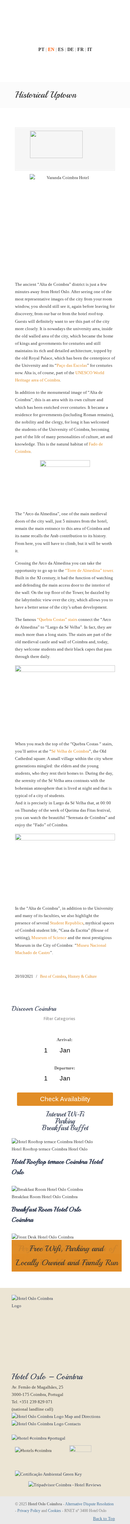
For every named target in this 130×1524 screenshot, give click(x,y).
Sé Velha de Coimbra (70, 751)
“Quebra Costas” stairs (57, 619)
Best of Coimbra (53, 976)
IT (89, 49)
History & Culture (82, 976)
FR (81, 49)
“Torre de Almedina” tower (89, 570)
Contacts (72, 1423)
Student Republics (66, 922)
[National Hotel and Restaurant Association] (72, 1450)
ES (61, 49)
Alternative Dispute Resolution (89, 1504)
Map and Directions (82, 1416)
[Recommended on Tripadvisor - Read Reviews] (56, 1484)
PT (42, 49)
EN (52, 49)
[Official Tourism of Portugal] (38, 1438)
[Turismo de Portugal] (47, 1474)
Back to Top (104, 1518)
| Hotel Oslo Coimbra (65, 22)
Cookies (54, 1511)
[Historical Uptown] (65, 149)
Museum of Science (49, 937)
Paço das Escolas (72, 365)
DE (71, 49)
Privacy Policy (28, 1511)
